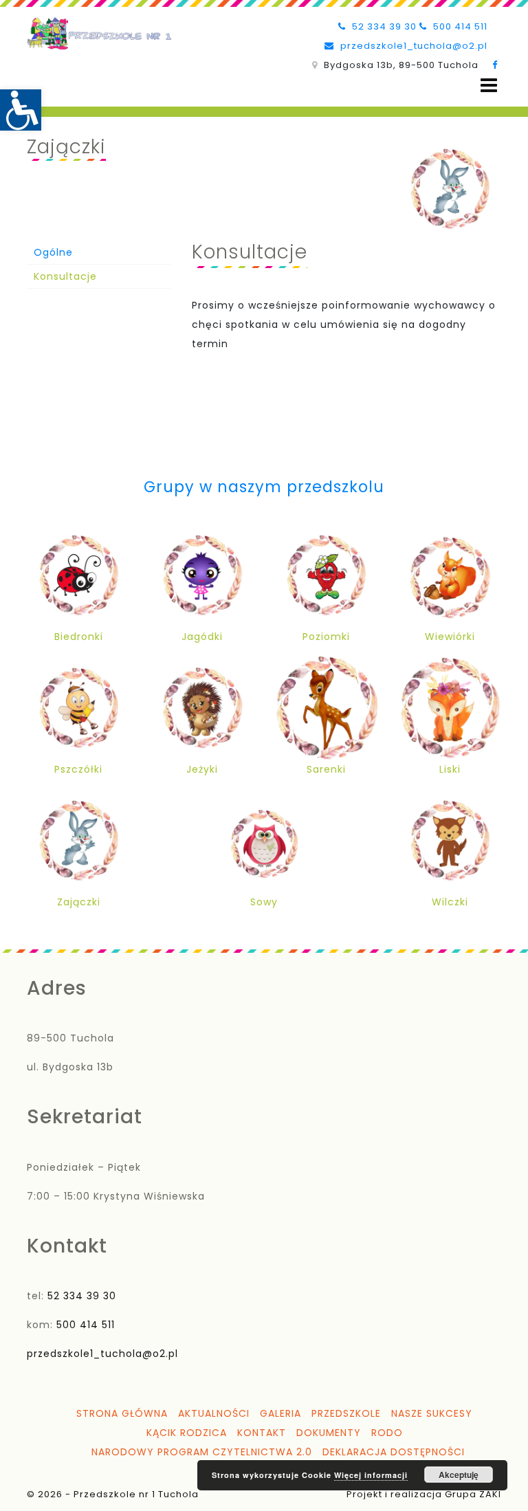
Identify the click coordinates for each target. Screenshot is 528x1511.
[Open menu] (488, 85)
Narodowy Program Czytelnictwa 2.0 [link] (201, 1452)
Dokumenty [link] (328, 1433)
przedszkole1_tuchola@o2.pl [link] (412, 45)
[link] (20, 110)
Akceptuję (458, 1474)
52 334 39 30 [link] (383, 26)
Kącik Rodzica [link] (186, 1433)
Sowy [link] (264, 902)
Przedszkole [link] (346, 1413)
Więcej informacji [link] (371, 1475)
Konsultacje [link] (65, 276)
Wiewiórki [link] (450, 636)
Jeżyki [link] (202, 769)
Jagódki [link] (202, 636)
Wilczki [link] (450, 902)
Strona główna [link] (122, 1413)
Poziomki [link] (326, 636)
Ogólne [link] (53, 252)
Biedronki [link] (78, 636)
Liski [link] (450, 769)
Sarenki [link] (326, 769)
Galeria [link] (280, 1413)
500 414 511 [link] (458, 26)
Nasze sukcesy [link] (431, 1413)
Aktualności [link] (214, 1413)
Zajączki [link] (78, 902)
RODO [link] (387, 1433)
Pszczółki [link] (78, 769)
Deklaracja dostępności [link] (393, 1452)
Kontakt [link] (261, 1433)
